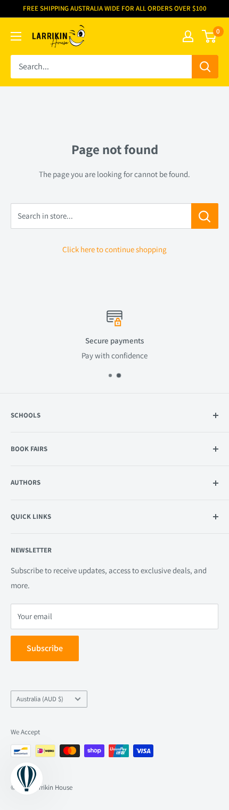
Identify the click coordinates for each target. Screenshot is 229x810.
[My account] (188, 36)
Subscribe (45, 648)
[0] (209, 36)
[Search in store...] (204, 216)
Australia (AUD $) (40, 698)
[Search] (205, 66)
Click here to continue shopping (114, 249)
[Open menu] (16, 36)
